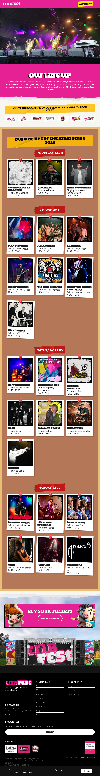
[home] (11, 3)
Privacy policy (71, 757)
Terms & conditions (87, 757)
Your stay (39, 698)
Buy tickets (85, 4)
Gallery (39, 707)
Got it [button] (87, 771)
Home (38, 686)
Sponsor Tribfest (74, 694)
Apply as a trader (74, 686)
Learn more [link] (28, 772)
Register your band (75, 690)
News (38, 715)
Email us (8, 715)
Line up (39, 690)
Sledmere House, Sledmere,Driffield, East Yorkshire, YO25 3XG (18, 710)
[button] (96, 4)
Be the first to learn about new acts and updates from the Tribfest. (29, 726)
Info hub (39, 694)
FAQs (38, 711)
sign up (50, 732)
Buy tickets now (50, 618)
